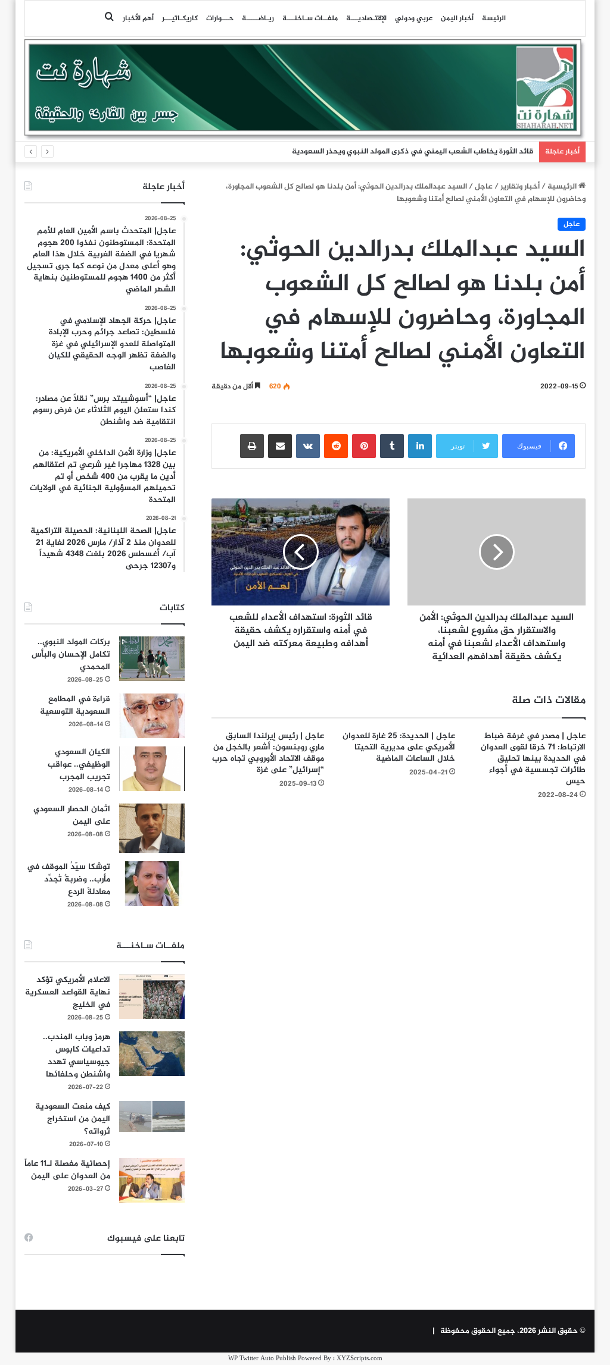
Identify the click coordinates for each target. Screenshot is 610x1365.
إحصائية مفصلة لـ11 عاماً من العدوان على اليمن (67, 1170)
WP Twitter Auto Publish (262, 1358)
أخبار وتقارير (520, 186)
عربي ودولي (413, 18)
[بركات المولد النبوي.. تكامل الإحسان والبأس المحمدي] (152, 658)
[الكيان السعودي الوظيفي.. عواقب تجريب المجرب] (152, 768)
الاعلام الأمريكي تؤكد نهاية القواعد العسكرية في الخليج (67, 992)
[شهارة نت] (305, 89)
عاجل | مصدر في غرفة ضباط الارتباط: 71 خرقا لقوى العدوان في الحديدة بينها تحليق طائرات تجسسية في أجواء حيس (533, 758)
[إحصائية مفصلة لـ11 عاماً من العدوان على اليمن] (152, 1180)
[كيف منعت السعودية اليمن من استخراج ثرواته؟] (152, 1116)
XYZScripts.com (359, 1358)
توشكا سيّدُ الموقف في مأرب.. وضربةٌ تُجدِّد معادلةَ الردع (68, 879)
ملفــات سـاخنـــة (310, 18)
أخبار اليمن (457, 18)
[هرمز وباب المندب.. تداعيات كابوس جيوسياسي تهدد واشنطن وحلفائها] (152, 1053)
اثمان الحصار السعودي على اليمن (71, 815)
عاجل (484, 186)
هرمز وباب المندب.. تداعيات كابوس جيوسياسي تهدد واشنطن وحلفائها (76, 1055)
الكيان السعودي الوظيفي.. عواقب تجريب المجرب (79, 764)
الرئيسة (494, 18)
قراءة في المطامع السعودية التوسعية (75, 705)
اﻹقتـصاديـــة (366, 18)
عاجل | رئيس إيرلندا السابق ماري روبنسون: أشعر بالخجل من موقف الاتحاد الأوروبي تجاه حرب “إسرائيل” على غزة (268, 753)
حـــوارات (220, 18)
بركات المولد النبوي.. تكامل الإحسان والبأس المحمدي (71, 654)
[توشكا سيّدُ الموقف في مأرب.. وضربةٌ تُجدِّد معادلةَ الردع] (152, 883)
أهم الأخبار (138, 18)
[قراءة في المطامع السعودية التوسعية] (152, 716)
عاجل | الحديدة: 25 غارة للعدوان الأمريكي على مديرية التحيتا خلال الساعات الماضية (399, 747)
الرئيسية (562, 186)
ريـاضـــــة (258, 18)
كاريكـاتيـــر (180, 18)
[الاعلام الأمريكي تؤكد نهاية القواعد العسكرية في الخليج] (152, 996)
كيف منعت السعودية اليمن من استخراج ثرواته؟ (72, 1119)
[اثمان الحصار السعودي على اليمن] (152, 828)
